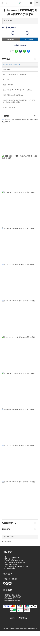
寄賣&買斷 (8, 597)
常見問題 (7, 595)
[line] (16, 51)
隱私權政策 (16, 600)
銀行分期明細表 (10, 599)
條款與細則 (8, 600)
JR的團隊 (14, 579)
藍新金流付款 (17, 597)
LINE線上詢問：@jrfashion (11, 64)
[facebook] (20, 51)
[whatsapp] (24, 51)
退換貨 (18, 595)
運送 (13, 595)
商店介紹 (7, 579)
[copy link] (28, 51)
